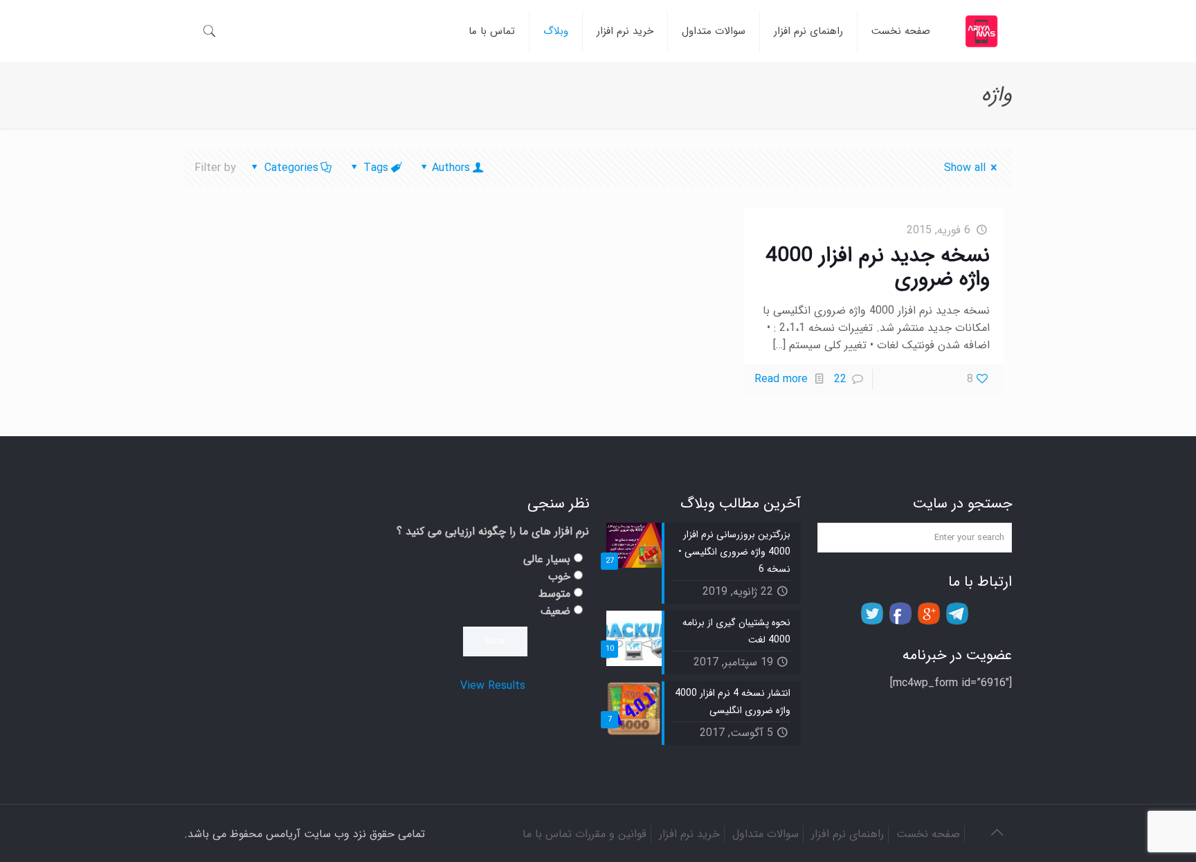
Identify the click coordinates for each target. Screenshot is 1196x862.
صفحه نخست (928, 834)
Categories (291, 168)
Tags (375, 168)
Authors (451, 168)
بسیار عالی (546, 559)
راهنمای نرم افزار (847, 834)
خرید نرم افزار (689, 834)
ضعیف (555, 611)
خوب (559, 576)
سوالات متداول (765, 834)
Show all (965, 168)
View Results (492, 685)
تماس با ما (547, 834)
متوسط (554, 593)
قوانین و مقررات (610, 834)
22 (840, 379)
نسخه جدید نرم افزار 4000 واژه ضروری (877, 268)
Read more (781, 379)
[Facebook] (900, 613)
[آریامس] (981, 31)
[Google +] (928, 613)
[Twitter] (872, 613)
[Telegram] (957, 613)
